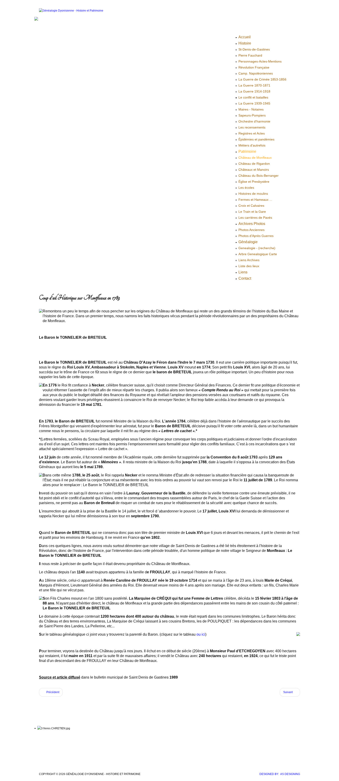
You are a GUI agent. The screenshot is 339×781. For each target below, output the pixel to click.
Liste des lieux (248, 266)
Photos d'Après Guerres (256, 236)
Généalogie (248, 242)
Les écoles (246, 187)
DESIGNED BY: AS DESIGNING (279, 774)
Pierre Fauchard (250, 55)
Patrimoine (247, 151)
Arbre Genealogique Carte (257, 254)
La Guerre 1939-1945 (254, 103)
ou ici (200, 634)
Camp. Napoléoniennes (255, 73)
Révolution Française (253, 67)
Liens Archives (248, 260)
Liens (242, 272)
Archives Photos (251, 224)
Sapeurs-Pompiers (252, 115)
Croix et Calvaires (251, 205)
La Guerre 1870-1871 (254, 85)
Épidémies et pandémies (256, 139)
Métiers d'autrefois (251, 145)
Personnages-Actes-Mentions (260, 61)
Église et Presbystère (253, 181)
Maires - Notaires (251, 109)
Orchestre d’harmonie (254, 121)
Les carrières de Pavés (255, 217)
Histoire (244, 43)
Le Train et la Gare (252, 211)
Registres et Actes (251, 133)
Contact (244, 278)
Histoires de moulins (253, 193)
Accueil (244, 37)
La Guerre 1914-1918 (254, 91)
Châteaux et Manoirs (253, 169)
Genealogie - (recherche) (256, 248)
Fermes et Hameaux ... (255, 199)
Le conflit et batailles (253, 97)
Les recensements (251, 127)
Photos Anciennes (251, 230)
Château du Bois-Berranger (258, 175)
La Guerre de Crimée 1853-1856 (262, 79)
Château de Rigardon (254, 163)
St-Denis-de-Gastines (254, 49)
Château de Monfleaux (255, 157)
